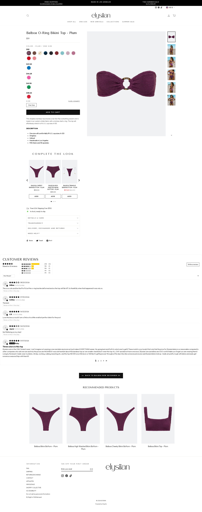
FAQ (27, 468)
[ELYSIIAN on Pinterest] (66, 475)
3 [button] (100, 361)
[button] (26, 264)
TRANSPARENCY (35, 223)
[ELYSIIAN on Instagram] (62, 475)
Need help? (34, 233)
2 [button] (98, 361)
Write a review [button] (193, 264)
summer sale (128, 22)
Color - (39, 46)
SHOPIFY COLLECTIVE (33, 488)
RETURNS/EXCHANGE (33, 475)
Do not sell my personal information (38, 494)
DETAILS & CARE (36, 218)
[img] (14, 282)
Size (28, 101)
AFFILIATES (30, 481)
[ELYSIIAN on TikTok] (70, 475)
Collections (113, 22)
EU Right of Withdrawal (34, 497)
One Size (83, 22)
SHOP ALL (71, 22)
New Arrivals (97, 22)
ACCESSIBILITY (31, 491)
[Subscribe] (91, 469)
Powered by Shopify (101, 504)
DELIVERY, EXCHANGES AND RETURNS (46, 228)
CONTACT (29, 478)
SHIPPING (29, 472)
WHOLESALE (30, 484)
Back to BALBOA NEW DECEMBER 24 (102, 375)
